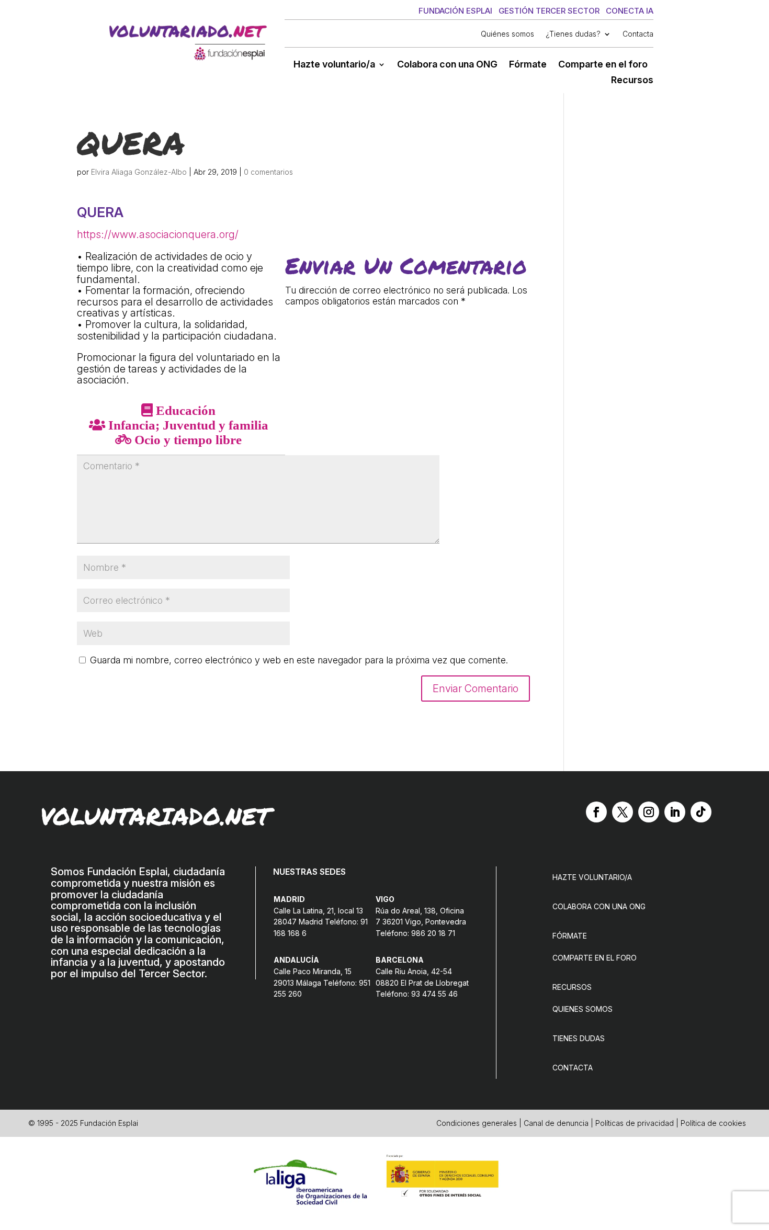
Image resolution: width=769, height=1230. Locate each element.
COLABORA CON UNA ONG (599, 906)
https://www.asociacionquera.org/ (158, 234)
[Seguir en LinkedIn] (674, 812)
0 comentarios (268, 171)
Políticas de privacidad (634, 1123)
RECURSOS (572, 987)
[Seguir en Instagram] (648, 812)
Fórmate (528, 65)
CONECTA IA (629, 11)
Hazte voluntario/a (334, 65)
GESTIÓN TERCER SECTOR (549, 11)
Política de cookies (713, 1123)
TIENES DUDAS (578, 1038)
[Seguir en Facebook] (596, 812)
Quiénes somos (507, 34)
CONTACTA (572, 1067)
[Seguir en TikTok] (701, 812)
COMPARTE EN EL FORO (594, 957)
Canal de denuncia (556, 1123)
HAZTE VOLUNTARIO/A (592, 877)
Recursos (632, 80)
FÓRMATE (569, 935)
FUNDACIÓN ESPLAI (455, 11)
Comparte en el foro (603, 65)
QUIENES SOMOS (582, 1009)
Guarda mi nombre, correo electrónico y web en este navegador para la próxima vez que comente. (299, 660)
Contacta (638, 34)
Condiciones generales (476, 1123)
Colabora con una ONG (447, 65)
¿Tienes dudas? (573, 34)
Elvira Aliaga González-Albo (139, 171)
